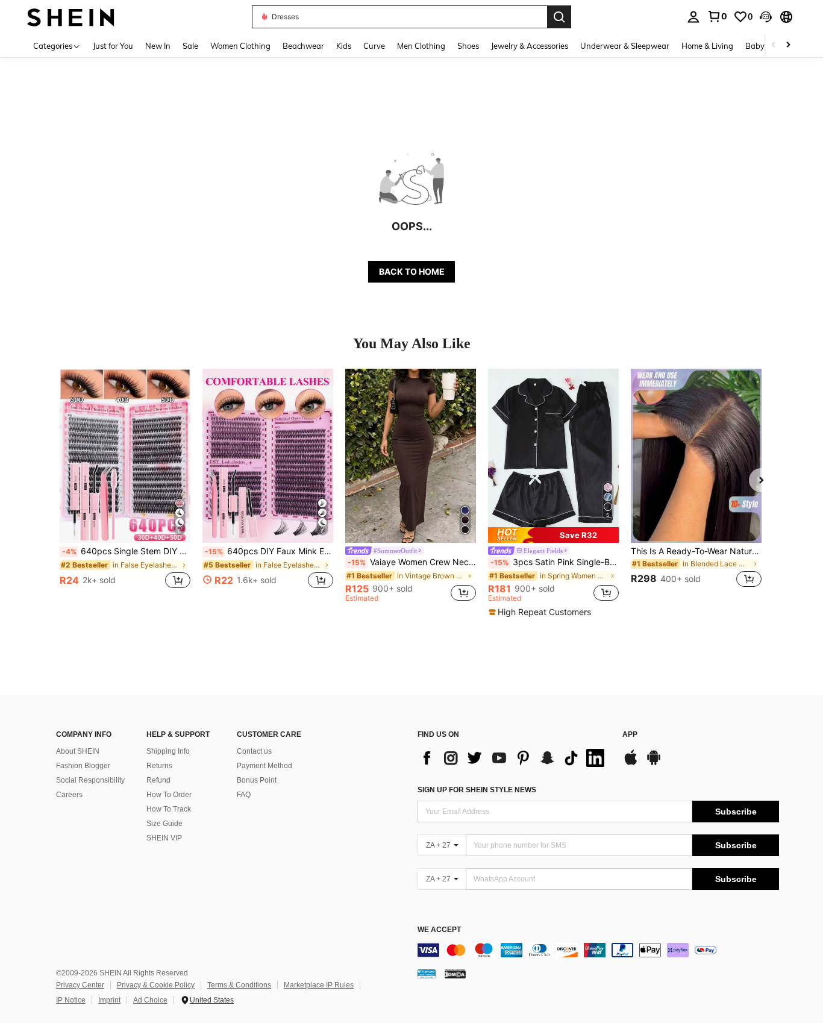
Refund (158, 780)
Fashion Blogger (83, 766)
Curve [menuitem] (374, 46)
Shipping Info (168, 751)
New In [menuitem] (158, 46)
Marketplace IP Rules (319, 985)
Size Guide (164, 823)
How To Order (169, 794)
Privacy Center (80, 985)
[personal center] (693, 17)
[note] (553, 535)
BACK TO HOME (412, 271)
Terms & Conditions (239, 985)
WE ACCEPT (439, 930)
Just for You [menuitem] (113, 46)
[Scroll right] (788, 45)
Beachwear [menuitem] (303, 46)
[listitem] (125, 485)
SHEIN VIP (164, 838)
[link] (717, 16)
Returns (159, 766)
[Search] (559, 16)
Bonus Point (257, 780)
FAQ (244, 794)
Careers (69, 794)
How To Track (168, 809)
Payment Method (264, 766)
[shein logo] (70, 16)
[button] (766, 17)
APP (629, 735)
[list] (514, 758)
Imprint (109, 1000)
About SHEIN (77, 751)
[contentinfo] (598, 950)
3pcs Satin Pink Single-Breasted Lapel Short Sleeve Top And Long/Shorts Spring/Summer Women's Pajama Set (554, 562)
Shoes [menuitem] (468, 46)
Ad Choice (150, 1000)
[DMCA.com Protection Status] (455, 973)
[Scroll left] (773, 45)
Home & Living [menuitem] (707, 46)
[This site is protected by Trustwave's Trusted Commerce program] (427, 973)
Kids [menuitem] (343, 46)
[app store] (630, 763)
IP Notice (71, 1000)
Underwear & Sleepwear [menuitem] (624, 46)
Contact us (254, 751)
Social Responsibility (90, 780)
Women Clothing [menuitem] (240, 46)
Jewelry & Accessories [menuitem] (529, 46)
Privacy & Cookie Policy (156, 985)
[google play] (653, 763)
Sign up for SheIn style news (477, 790)
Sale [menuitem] (190, 46)
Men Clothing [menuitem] (421, 46)
